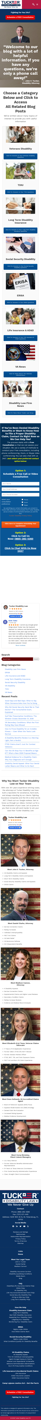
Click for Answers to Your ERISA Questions (20, 302)
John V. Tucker (20, 1262)
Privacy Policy (21, 1239)
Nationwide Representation (20, 1236)
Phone (26, 499)
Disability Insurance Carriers (20, 1271)
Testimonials (20, 1234)
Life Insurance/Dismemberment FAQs (20, 1293)
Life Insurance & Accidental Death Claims (20, 1371)
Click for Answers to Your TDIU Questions (20, 192)
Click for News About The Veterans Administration (20, 374)
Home (20, 1254)
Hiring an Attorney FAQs (20, 1297)
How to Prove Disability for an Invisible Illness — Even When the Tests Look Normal (21, 731)
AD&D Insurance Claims (20, 1378)
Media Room (20, 1276)
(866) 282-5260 (23, 1212)
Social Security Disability (20, 1337)
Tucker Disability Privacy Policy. (20, 516)
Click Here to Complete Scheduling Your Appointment (20, 525)
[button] (37, 4)
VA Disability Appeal (20, 1354)
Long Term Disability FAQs (20, 1299)
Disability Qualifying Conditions (20, 1274)
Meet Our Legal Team (20, 1259)
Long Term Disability (20, 1313)
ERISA (20, 1327)
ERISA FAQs (20, 1288)
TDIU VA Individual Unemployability (20, 1357)
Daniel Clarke (20, 1264)
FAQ (20, 1284)
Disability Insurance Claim (20, 1310)
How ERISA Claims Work (20, 1331)
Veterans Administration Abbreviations (20, 1364)
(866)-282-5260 (23, 538)
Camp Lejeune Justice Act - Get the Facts (20, 1383)
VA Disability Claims (20, 1352)
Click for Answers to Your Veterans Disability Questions (20, 156)
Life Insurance (20, 1373)
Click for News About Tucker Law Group (21, 413)
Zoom (26, 502)
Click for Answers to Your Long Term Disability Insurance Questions (20, 230)
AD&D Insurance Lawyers (20, 1376)
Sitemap (20, 1243)
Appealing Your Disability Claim (20, 1317)
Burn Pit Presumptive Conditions (20, 1366)
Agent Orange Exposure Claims (20, 1359)
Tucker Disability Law (18, 606)
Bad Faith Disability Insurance (20, 1315)
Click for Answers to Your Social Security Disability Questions (20, 266)
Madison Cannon (20, 1266)
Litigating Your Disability (20, 1319)
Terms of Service (20, 1241)
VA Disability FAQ (20, 1290)
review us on (14, 616)
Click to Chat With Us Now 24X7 (20, 549)
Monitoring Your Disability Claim (20, 1322)
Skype (26, 505)
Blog (20, 1278)
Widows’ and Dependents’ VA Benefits (20, 1361)
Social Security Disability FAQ (20, 1295)
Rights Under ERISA (20, 1329)
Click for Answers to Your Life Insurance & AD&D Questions (20, 338)
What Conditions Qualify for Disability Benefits (20, 1341)
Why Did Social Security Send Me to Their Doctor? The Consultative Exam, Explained (22, 709)
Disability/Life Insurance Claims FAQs (20, 1286)
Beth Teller (13, 621)
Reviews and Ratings (20, 1232)
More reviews (20, 645)
